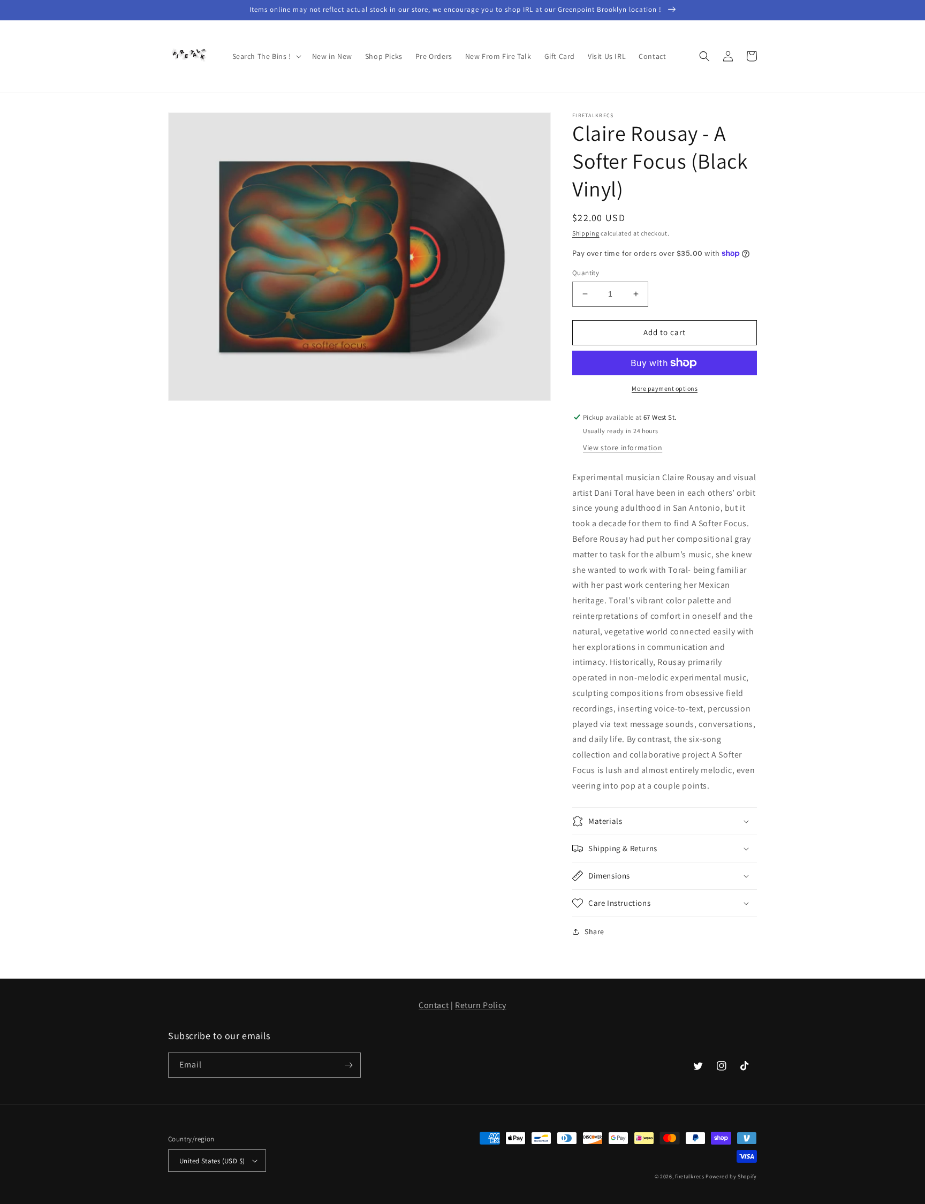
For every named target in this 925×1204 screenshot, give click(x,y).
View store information (622, 447)
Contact (434, 1005)
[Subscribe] (348, 1065)
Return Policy (480, 1005)
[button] (266, 56)
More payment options (664, 388)
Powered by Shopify (731, 1176)
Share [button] (594, 931)
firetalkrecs (689, 1176)
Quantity (585, 272)
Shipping (586, 233)
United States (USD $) (212, 1160)
